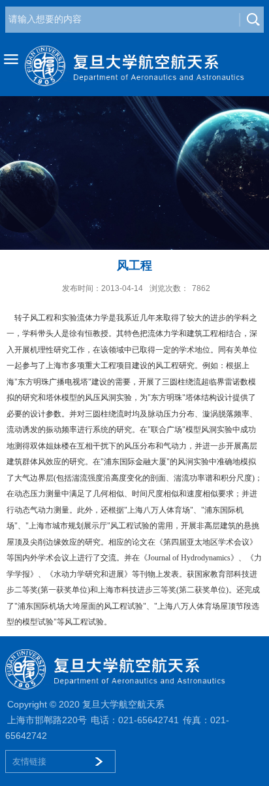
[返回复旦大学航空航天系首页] (134, 66)
